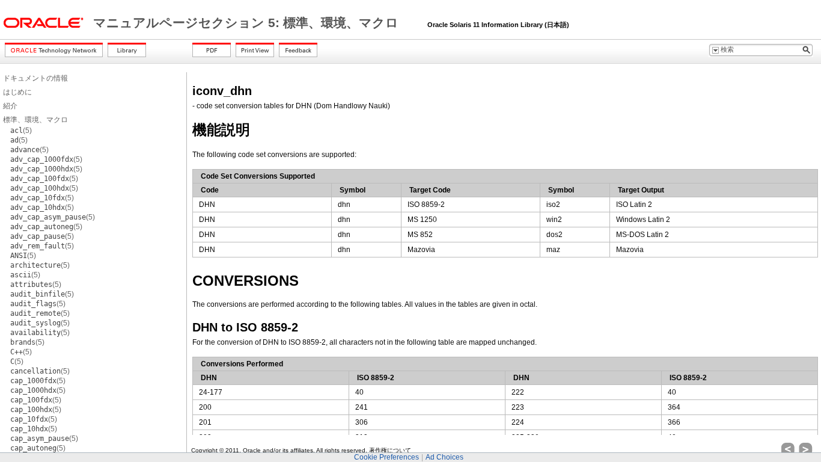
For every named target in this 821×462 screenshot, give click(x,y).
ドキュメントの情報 (35, 78)
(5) (21, 130)
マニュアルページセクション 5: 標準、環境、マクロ (247, 23)
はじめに (17, 92)
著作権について (390, 450)
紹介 (10, 106)
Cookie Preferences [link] (386, 457)
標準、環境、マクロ (35, 120)
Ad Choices (444, 457)
